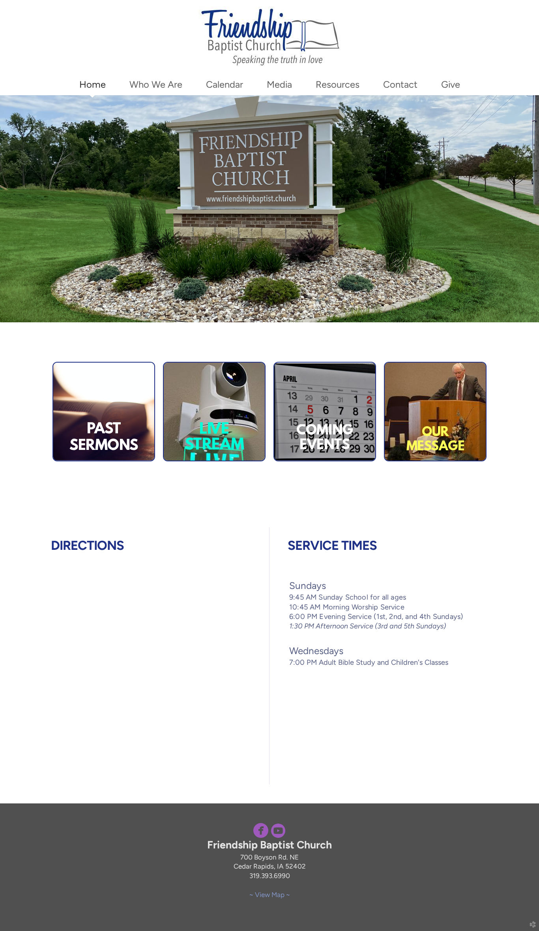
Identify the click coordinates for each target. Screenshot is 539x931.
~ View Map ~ (269, 895)
